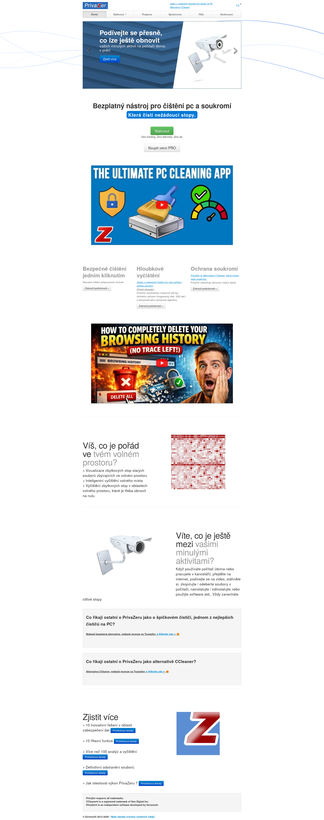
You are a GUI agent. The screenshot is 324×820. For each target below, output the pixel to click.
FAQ (201, 14)
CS (238, 5)
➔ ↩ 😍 (167, 634)
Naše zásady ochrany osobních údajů (133, 816)
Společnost (175, 14)
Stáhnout (119, 14)
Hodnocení (226, 14)
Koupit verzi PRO (162, 147)
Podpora (147, 14)
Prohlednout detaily (123, 730)
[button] (162, 205)
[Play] (162, 205)
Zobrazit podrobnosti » (97, 288)
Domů (94, 14)
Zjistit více (109, 59)
